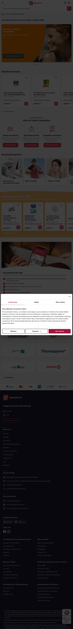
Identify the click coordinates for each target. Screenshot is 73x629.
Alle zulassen (59, 331)
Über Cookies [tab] (60, 302)
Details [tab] (36, 302)
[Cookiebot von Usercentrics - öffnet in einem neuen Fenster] (62, 296)
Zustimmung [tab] (12, 302)
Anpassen (35, 331)
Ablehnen (13, 331)
